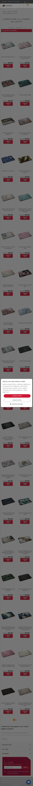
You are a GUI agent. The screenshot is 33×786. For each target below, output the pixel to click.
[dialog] (16, 393)
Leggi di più (6, 392)
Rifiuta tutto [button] (17, 400)
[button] (16, 404)
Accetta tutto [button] (17, 396)
